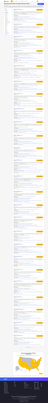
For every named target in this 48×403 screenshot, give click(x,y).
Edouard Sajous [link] (22, 198)
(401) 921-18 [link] (27, 74)
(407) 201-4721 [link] (23, 74)
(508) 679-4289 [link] (27, 264)
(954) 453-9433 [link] (27, 184)
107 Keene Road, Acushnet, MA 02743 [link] (30, 318)
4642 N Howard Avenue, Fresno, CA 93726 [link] (32, 60)
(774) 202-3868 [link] (20, 44)
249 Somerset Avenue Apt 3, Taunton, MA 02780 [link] (23, 252)
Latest (15, 386)
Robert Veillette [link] (15, 129)
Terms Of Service (22, 401)
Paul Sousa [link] (27, 87)
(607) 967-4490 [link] (27, 199)
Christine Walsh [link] (15, 30)
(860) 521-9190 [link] (23, 58)
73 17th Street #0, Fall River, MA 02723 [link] (32, 45)
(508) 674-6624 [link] (23, 88)
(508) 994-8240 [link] (27, 101)
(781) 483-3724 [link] (31, 304)
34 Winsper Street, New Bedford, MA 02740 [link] (23, 45)
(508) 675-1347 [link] (35, 264)
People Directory (5, 376)
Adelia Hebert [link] (27, 43)
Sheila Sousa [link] (18, 100)
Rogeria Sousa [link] (24, 87)
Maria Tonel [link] (18, 30)
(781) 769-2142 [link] (27, 31)
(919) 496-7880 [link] (20, 304)
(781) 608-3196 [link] (23, 304)
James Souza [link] (24, 263)
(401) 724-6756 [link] (27, 289)
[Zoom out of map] (42, 373)
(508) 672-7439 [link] (27, 88)
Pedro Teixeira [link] (21, 141)
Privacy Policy (25, 386)
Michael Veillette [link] (26, 129)
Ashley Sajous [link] (25, 198)
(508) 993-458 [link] (35, 101)
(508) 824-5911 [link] (23, 343)
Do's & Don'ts (25, 383)
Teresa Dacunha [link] (29, 57)
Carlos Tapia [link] (15, 198)
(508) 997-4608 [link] (23, 44)
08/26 (38, 383)
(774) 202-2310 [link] (20, 317)
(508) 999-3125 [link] (20, 101)
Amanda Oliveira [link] (26, 183)
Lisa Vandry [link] (15, 342)
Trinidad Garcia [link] (15, 57)
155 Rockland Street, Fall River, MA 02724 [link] (34, 252)
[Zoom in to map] (40, 373)
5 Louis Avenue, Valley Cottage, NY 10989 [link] (22, 200)
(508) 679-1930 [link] (31, 264)
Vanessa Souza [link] (25, 30)
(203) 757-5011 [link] (23, 130)
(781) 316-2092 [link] (31, 116)
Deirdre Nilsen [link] (24, 43)
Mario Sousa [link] (18, 115)
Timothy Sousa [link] (15, 250)
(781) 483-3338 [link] (35, 304)
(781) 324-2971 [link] (20, 330)
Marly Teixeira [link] (29, 141)
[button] (19, 349)
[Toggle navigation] (43, 1)
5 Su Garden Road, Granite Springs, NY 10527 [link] (23, 185)
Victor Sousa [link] (20, 87)
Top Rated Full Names (36, 387)
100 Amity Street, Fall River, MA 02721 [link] (33, 103)
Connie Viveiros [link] (15, 263)
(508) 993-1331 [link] (31, 101)
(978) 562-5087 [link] (23, 184)
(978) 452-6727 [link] (23, 31)
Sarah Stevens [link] (15, 73)
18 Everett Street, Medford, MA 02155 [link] (22, 305)
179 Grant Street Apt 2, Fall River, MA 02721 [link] (23, 265)
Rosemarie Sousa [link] (22, 329)
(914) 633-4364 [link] (20, 199)
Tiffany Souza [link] (21, 263)
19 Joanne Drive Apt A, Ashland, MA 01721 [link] (32, 32)
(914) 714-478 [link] (35, 184)
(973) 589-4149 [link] (23, 264)
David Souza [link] (15, 288)
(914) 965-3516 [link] (31, 184)
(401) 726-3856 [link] (23, 289)
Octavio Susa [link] (15, 211)
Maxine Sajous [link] (18, 198)
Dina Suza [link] (18, 263)
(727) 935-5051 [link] (20, 130)
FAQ (14, 383)
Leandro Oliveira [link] (18, 183)
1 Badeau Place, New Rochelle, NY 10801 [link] (32, 200)
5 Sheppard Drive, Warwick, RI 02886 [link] (22, 75)
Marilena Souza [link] (29, 30)
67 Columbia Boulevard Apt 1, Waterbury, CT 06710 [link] (24, 131)
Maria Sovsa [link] (17, 43)
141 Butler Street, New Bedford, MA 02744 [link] (32, 344)
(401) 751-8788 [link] (31, 74)
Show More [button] (6, 34)
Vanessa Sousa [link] (15, 100)
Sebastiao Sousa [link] (19, 73)
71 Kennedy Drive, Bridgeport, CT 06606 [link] (34, 131)
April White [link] (15, 43)
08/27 (34, 383)
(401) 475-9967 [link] (35, 289)
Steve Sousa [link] (18, 250)
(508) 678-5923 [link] (20, 88)
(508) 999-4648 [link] (31, 330)
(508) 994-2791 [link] (31, 44)
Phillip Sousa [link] (25, 100)
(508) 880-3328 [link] (31, 251)
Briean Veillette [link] (30, 129)
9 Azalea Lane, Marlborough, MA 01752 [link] (22, 32)
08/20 (38, 386)
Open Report (39, 9)
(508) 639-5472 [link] (35, 88)
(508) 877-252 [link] (35, 31)
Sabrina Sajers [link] (29, 198)
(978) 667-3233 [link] (20, 116)
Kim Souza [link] (18, 87)
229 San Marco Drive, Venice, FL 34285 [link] (31, 305)
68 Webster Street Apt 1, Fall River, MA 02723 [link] (23, 89)
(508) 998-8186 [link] (27, 317)
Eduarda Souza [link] (28, 263)
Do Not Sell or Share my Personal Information (28, 388)
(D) (10, 376)
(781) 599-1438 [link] (27, 304)
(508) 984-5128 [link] (35, 44)
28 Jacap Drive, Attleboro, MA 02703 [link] (31, 75)
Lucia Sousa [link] (27, 250)
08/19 (41, 386)
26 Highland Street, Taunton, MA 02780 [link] (22, 344)
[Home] (6, 1)
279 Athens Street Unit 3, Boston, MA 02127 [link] (33, 265)
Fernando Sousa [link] (29, 115)
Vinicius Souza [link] (22, 30)
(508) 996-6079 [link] (27, 44)
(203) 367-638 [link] (35, 58)
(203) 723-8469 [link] (31, 130)
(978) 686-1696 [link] (20, 184)
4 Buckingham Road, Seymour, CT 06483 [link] (22, 60)
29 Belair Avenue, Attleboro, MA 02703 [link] (33, 89)
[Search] (37, 1)
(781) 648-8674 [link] (23, 116)
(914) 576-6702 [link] (23, 199)
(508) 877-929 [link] (31, 31)
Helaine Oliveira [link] (22, 183)
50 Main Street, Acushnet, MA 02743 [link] (22, 318)
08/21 (34, 386)
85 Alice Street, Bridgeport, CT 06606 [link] (33, 185)
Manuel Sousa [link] (29, 73)
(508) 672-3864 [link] (31, 88)
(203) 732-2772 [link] (31, 58)
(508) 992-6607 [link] (20, 74)
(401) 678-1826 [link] (31, 289)
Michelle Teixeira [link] (25, 141)
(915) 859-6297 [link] (20, 251)
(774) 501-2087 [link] (23, 251)
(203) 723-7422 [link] (35, 130)
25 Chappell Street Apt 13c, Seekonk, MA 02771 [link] (23, 331)
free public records (38, 355)
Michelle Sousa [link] (22, 288)
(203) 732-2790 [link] (27, 58)
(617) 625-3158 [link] (23, 330)
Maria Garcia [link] (18, 57)
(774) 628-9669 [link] (20, 289)
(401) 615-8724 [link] (35, 74)
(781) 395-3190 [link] (27, 116)
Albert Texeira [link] (18, 141)
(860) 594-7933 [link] (20, 58)
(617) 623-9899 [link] (27, 330)
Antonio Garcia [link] (25, 57)
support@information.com (32, 398)
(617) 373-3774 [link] (35, 116)
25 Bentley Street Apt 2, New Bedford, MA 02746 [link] (23, 103)
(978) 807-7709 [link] (20, 31)
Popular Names (36, 382)
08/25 (41, 383)
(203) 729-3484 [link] (27, 130)
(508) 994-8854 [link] (23, 101)
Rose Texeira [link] (15, 141)
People (8, 376)
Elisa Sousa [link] (15, 183)
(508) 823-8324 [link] (35, 251)
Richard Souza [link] (15, 329)
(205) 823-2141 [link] (27, 343)
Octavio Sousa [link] (27, 211)
